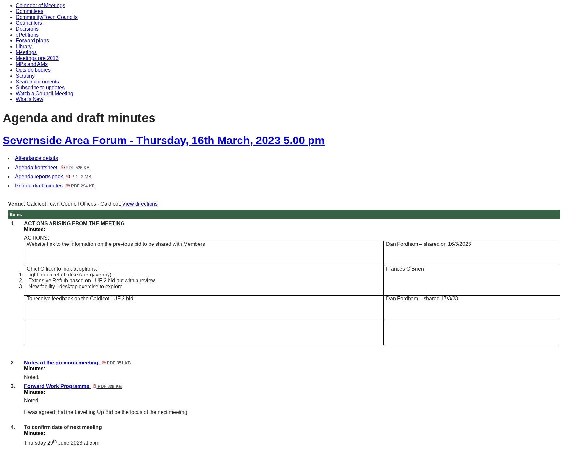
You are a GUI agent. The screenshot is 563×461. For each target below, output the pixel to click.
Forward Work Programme (73, 386)
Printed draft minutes (55, 185)
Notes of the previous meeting (77, 362)
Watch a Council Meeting (44, 93)
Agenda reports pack (53, 176)
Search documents (37, 81)
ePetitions (27, 34)
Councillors (29, 23)
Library (24, 46)
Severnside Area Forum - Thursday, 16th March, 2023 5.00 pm (164, 140)
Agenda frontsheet (52, 167)
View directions (140, 204)
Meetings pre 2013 (37, 58)
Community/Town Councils (47, 17)
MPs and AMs (32, 64)
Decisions (27, 29)
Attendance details (36, 158)
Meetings (26, 52)
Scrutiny (25, 76)
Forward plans (32, 40)
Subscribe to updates (40, 87)
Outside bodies (33, 70)
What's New (29, 99)
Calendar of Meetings (40, 5)
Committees (29, 11)
